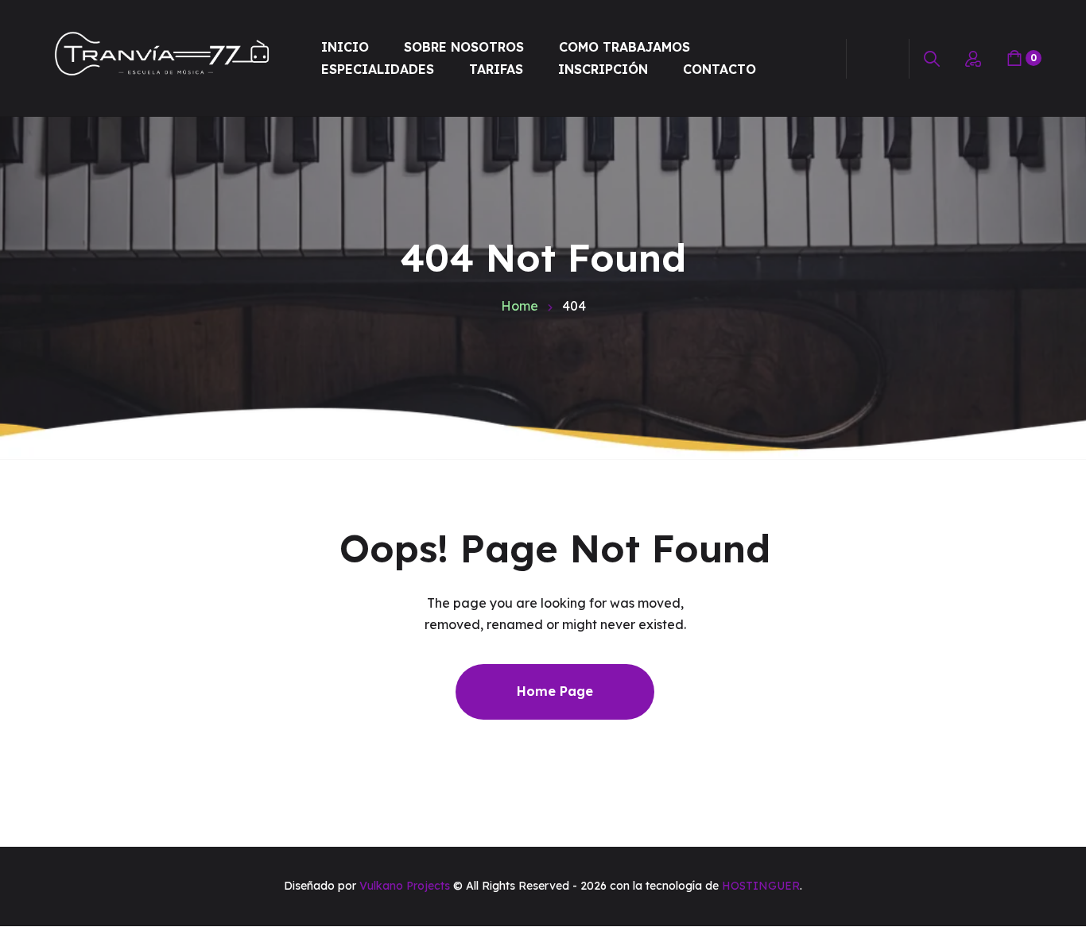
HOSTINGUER (761, 886)
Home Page (555, 691)
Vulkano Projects (404, 886)
